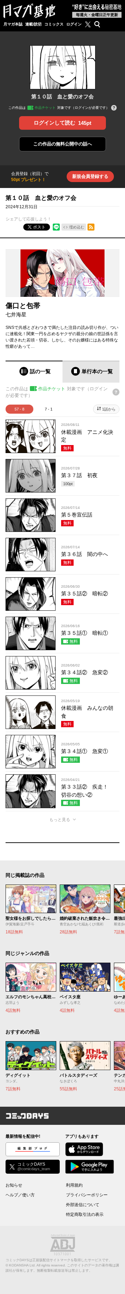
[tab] (34, 372)
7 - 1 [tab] (48, 409)
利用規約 (74, 1185)
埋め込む (76, 227)
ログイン (74, 24)
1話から (109, 409)
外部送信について (82, 1204)
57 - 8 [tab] (19, 409)
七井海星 (16, 314)
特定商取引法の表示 (84, 1214)
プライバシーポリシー (87, 1195)
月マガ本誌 (13, 24)
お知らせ (14, 1185)
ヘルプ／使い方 (20, 1195)
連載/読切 (33, 24)
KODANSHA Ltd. (22, 1265)
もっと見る (59, 819)
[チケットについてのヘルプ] (114, 108)
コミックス (54, 24)
